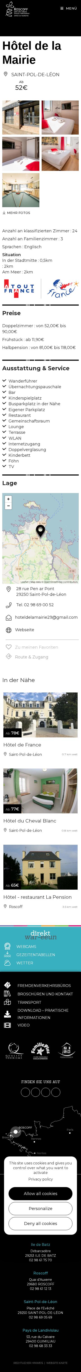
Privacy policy (40, 1179)
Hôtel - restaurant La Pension (37, 897)
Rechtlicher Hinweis (28, 1363)
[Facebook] (25, 1092)
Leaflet (25, 582)
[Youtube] (45, 1092)
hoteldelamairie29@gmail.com (46, 617)
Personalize (40, 1208)
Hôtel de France (22, 745)
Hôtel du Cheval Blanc (29, 821)
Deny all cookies (40, 1223)
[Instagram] (35, 1092)
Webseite (24, 629)
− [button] (8, 506)
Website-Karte (57, 1363)
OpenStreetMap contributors (61, 582)
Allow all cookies (40, 1193)
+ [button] (8, 499)
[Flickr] (55, 1092)
